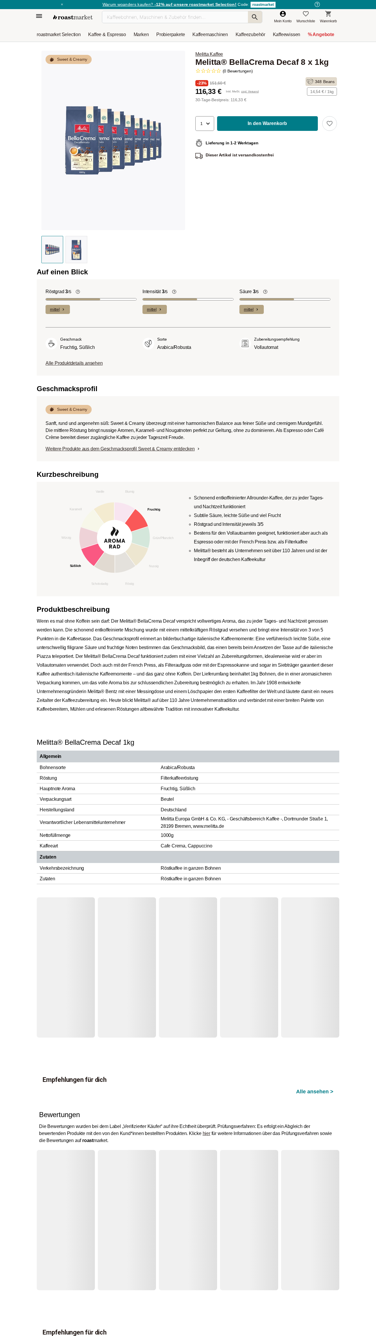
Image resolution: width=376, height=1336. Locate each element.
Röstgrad (58, 291)
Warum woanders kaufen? (169, 4)
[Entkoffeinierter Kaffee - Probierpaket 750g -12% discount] (180, 1182)
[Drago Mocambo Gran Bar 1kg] (180, 964)
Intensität (155, 291)
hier (206, 1099)
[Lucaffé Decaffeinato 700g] (122, 1182)
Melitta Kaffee (209, 54)
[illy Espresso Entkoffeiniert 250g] (64, 1182)
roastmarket (263, 4)
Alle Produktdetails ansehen (74, 363)
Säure (249, 291)
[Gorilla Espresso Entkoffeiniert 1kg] (238, 1182)
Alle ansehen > (314, 927)
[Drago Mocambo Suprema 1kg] (295, 964)
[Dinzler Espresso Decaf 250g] (295, 1182)
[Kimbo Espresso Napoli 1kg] (238, 964)
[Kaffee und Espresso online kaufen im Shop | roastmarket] (73, 17)
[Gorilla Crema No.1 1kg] (122, 964)
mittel (55, 309)
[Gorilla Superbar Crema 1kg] (64, 964)
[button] (204, 123)
